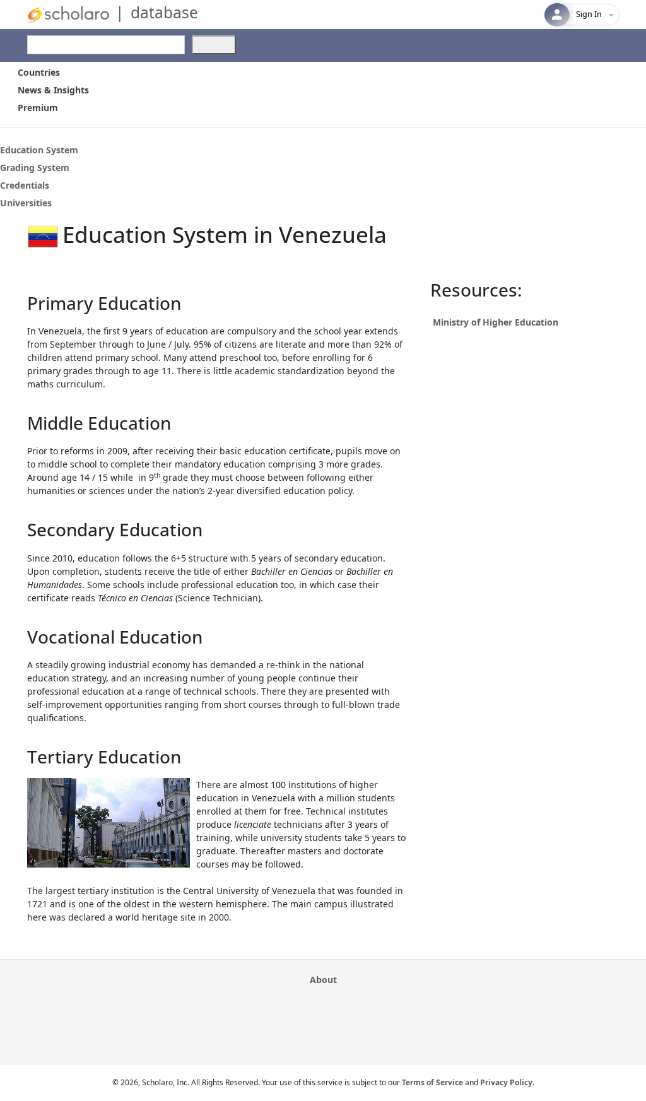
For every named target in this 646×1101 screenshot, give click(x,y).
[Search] (214, 44)
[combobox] (106, 44)
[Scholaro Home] (68, 14)
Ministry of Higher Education (495, 322)
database (164, 12)
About (323, 980)
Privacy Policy (506, 1082)
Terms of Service (432, 1082)
